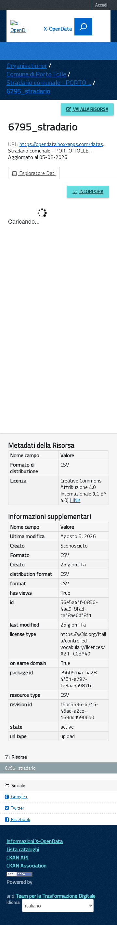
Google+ (19, 796)
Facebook (20, 819)
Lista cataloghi (22, 849)
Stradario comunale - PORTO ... (48, 82)
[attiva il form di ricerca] (83, 26)
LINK (75, 500)
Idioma (13, 902)
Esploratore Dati (37, 173)
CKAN (17, 889)
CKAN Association (26, 865)
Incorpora (91, 191)
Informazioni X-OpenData (34, 841)
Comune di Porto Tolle (36, 74)
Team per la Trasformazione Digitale (56, 896)
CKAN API (17, 857)
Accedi (101, 5)
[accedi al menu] (98, 26)
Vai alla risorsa (90, 109)
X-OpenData (58, 28)
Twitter (17, 807)
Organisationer (26, 65)
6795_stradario (28, 91)
